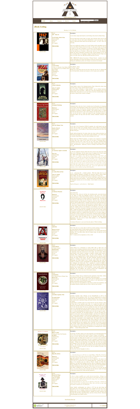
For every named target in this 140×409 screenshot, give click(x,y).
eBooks (51, 21)
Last (74, 399)
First (66, 399)
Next (72, 399)
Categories (59, 21)
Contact (74, 21)
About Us (67, 21)
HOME (43, 21)
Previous (69, 399)
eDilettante (104, 405)
